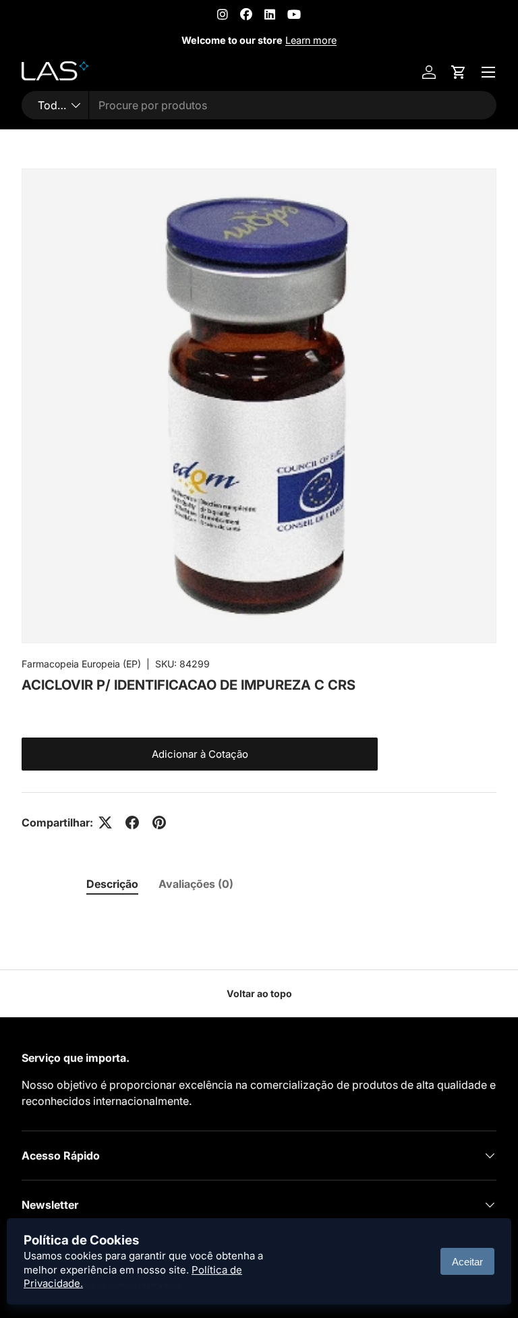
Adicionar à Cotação (200, 754)
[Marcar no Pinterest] (159, 822)
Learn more (311, 40)
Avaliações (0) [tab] (196, 884)
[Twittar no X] (105, 822)
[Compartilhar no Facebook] (132, 822)
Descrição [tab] (112, 884)
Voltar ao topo (259, 993)
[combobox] (259, 105)
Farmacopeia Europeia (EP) (81, 663)
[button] (458, 72)
